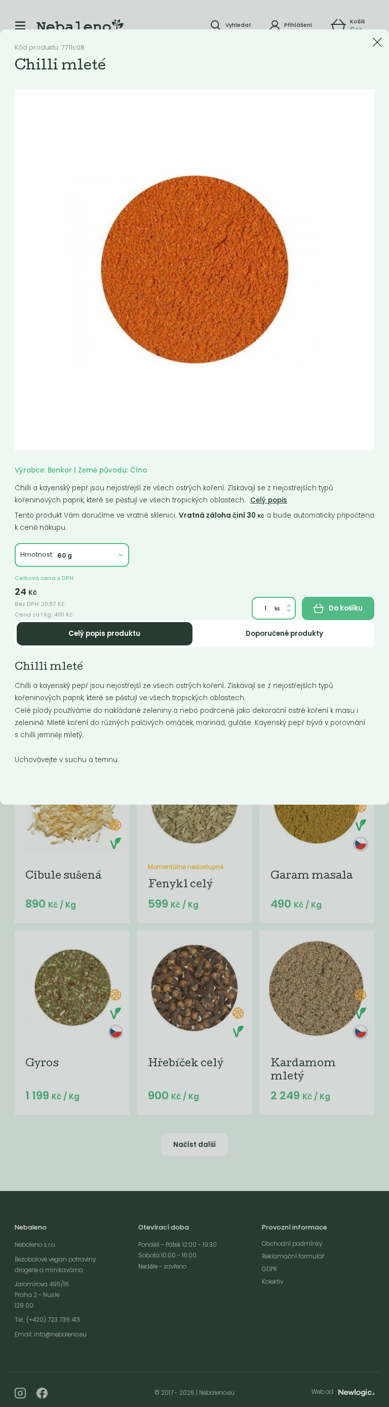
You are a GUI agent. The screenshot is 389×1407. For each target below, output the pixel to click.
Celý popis (268, 500)
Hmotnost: (37, 554)
